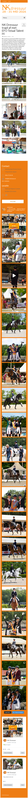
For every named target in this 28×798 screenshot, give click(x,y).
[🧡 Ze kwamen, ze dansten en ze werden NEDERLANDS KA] (14, 300)
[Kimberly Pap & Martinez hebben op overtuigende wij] (14, 574)
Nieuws (9, 36)
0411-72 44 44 (9, 175)
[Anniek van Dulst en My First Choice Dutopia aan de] (14, 549)
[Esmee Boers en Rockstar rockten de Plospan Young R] (14, 325)
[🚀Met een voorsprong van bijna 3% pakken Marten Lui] (14, 524)
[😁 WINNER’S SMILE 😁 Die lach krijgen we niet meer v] (14, 698)
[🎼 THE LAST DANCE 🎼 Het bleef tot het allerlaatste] (14, 623)
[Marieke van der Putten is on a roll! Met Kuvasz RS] (14, 400)
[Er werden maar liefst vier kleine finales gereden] (14, 598)
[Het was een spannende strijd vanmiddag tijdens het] (14, 648)
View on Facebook (8, 752)
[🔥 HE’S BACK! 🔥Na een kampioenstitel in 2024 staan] (14, 350)
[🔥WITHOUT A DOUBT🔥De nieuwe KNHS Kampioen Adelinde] (14, 499)
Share (22, 752)
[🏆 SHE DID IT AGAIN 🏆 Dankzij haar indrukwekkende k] (14, 673)
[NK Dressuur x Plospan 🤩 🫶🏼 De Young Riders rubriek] (14, 275)
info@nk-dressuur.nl (10, 178)
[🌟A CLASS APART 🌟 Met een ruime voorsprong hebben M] (14, 375)
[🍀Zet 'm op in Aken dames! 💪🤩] (14, 226)
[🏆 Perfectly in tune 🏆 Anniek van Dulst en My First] (14, 425)
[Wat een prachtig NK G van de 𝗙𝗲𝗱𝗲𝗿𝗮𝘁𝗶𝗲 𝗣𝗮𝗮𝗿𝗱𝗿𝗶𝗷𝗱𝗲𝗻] (14, 449)
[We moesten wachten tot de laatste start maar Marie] (14, 474)
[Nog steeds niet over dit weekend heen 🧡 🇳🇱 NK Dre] (14, 251)
